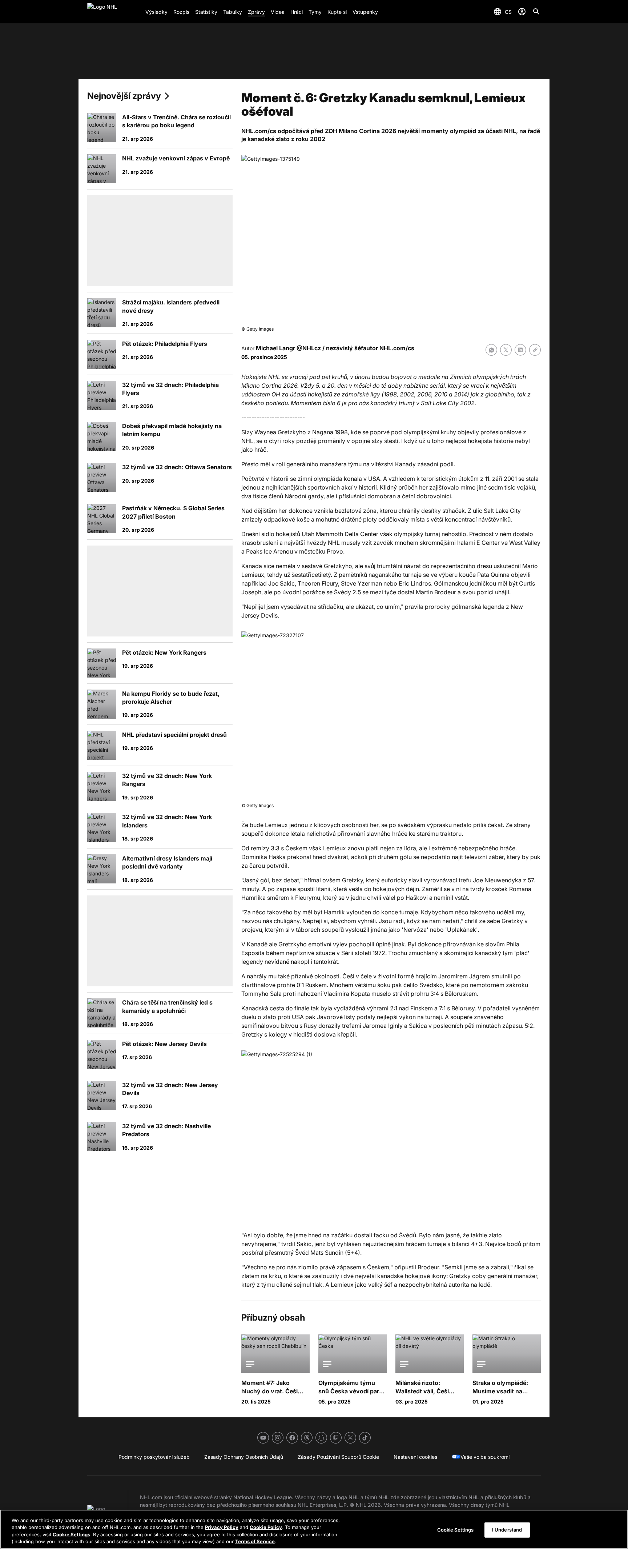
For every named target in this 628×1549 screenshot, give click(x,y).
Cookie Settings (71, 1534)
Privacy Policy (221, 1527)
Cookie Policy (266, 1527)
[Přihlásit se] (522, 11)
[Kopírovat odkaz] (535, 350)
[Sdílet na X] (506, 350)
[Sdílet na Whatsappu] (491, 350)
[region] (314, 1529)
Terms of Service (255, 1541)
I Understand (507, 1530)
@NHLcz (309, 348)
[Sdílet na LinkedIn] (520, 350)
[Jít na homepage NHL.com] (113, 11)
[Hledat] (536, 11)
